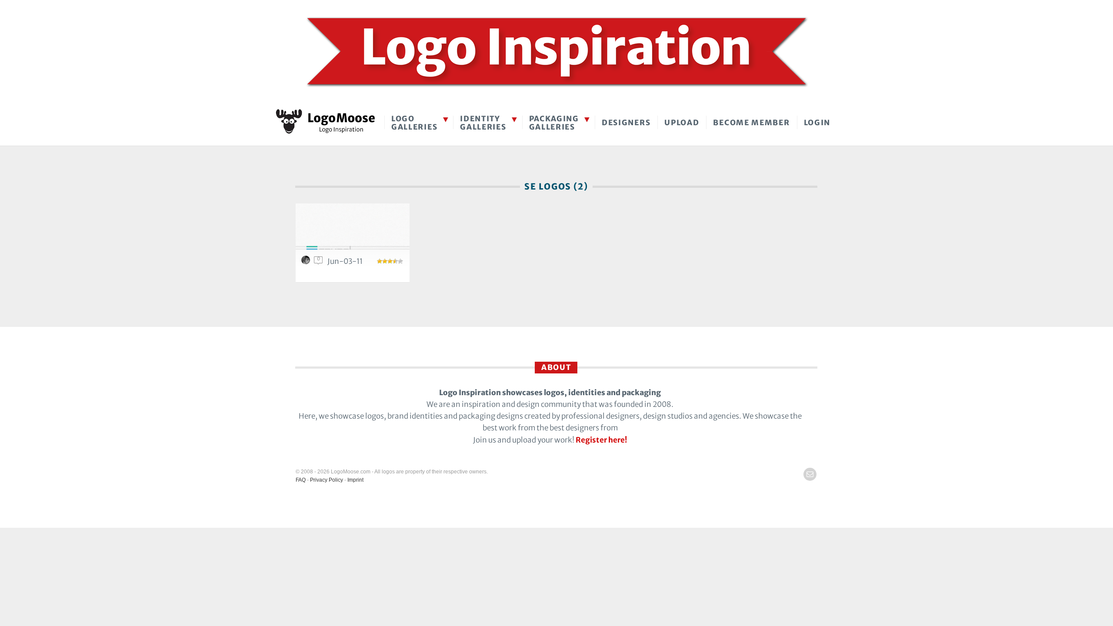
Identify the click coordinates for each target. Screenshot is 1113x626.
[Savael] (353, 231)
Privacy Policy (326, 480)
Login (817, 122)
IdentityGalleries (483, 123)
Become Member (751, 122)
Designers (626, 122)
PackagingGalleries (554, 123)
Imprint (355, 480)
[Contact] (809, 474)
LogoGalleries (414, 123)
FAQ (301, 480)
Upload (681, 122)
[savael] (307, 262)
